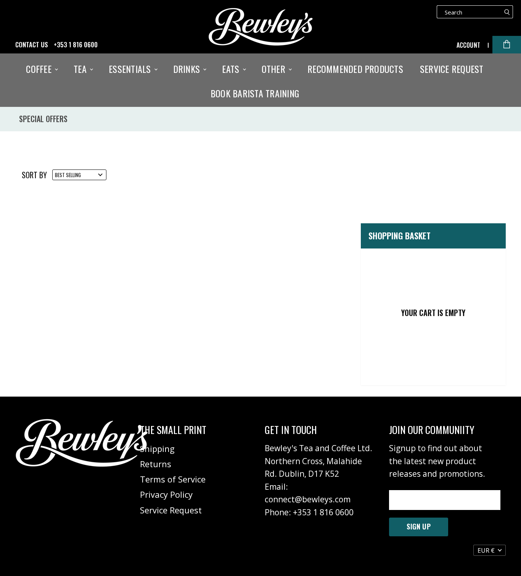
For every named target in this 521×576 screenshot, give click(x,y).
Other (275, 69)
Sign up (418, 526)
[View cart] (506, 44)
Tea (81, 69)
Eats (231, 69)
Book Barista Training (255, 93)
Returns (155, 464)
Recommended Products (355, 69)
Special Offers (43, 119)
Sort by (34, 175)
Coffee (40, 69)
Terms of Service (173, 479)
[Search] (507, 11)
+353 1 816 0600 (76, 44)
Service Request (452, 69)
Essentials (131, 69)
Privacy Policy (166, 494)
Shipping (157, 448)
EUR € (486, 550)
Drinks (188, 69)
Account (468, 45)
